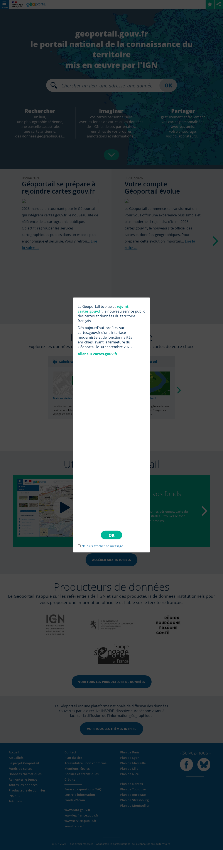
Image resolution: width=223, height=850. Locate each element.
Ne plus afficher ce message (102, 546)
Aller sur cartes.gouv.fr (97, 353)
